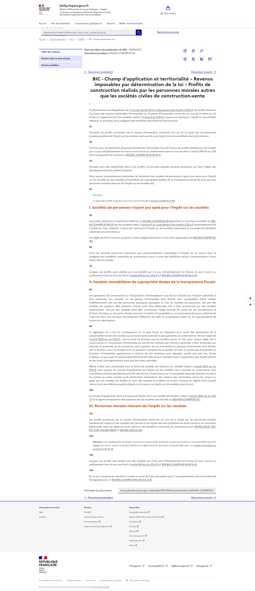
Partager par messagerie (210, 59)
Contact (42, 517)
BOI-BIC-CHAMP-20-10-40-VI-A (143, 155)
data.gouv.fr (202, 566)
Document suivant (202, 72)
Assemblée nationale (138, 512)
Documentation (91, 521)
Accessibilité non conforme (51, 580)
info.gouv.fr (135, 566)
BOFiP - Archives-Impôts (131, 23)
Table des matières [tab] (50, 51)
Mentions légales (74, 580)
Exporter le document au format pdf (185, 51)
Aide (41, 512)
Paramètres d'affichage (139, 580)
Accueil (42, 23)
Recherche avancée (168, 32)
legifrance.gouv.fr (180, 566)
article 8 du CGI (152, 117)
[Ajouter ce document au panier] (193, 51)
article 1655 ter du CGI (103, 339)
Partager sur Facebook (185, 59)
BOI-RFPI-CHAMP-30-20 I (186, 399)
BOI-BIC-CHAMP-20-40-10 (157, 221)
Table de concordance (93, 517)
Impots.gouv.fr (135, 540)
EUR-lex (132, 531)
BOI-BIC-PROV (108, 430)
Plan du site (91, 580)
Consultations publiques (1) (88, 23)
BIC (72, 39)
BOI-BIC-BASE (202, 426)
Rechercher (139, 32)
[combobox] (88, 32)
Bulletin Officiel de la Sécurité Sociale (145, 517)
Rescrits (111, 23)
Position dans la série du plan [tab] (56, 58)
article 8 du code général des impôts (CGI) (167, 224)
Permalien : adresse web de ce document (202, 51)
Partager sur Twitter (193, 59)
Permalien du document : (98, 490)
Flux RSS (87, 512)
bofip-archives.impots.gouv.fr (96, 526)
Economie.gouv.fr (136, 536)
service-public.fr (156, 566)
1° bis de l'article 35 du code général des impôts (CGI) (160, 110)
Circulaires (133, 521)
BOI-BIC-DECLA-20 (130, 430)
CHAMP (81, 39)
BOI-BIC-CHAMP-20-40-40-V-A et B (131, 480)
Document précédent (100, 72)
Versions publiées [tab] (50, 65)
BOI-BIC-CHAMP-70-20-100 (163, 201)
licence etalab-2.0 (98, 587)
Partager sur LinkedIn (202, 59)
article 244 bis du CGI (142, 275)
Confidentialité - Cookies (111, 580)
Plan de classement (60, 23)
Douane (132, 526)
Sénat (131, 545)
